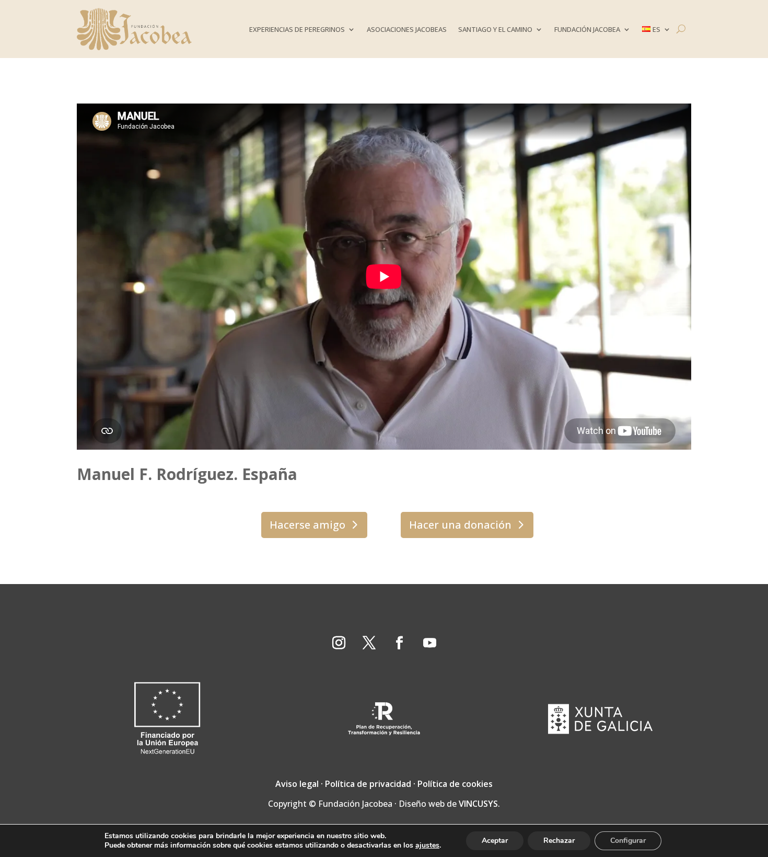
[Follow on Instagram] (338, 643)
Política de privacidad (368, 784)
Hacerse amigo (307, 525)
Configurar (628, 840)
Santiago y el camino (495, 29)
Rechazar (559, 840)
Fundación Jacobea (587, 29)
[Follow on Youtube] (429, 643)
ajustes (427, 845)
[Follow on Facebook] (399, 643)
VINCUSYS (478, 803)
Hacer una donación (460, 525)
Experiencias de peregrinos (297, 29)
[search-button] (681, 29)
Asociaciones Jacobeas (407, 29)
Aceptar (495, 840)
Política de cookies (455, 784)
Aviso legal (297, 784)
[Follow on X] (369, 643)
